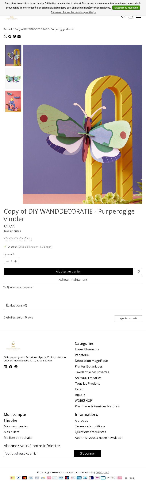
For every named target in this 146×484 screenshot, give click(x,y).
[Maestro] (67, 478)
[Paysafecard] (54, 478)
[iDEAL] (12, 478)
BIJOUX (80, 395)
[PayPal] (18, 478)
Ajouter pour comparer (20, 287)
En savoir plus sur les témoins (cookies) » (73, 12)
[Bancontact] (43, 478)
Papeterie (82, 355)
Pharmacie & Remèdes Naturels (97, 406)
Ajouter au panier (68, 271)
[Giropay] (91, 478)
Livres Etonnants (87, 349)
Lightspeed (102, 472)
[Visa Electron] (61, 478)
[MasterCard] (24, 478)
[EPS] (97, 478)
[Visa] (31, 478)
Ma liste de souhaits (18, 438)
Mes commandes (16, 426)
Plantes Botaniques (89, 366)
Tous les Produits (87, 383)
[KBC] (85, 478)
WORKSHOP (83, 400)
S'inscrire (10, 420)
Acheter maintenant (73, 279)
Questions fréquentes (90, 432)
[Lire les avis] (16, 239)
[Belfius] (73, 478)
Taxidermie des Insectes (92, 372)
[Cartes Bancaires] (103, 478)
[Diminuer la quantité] (7, 261)
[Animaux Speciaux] (12, 16)
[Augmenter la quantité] (15, 261)
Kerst (79, 389)
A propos (81, 420)
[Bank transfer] (37, 478)
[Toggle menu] (138, 16)
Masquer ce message (126, 7)
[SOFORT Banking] (49, 478)
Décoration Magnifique (91, 361)
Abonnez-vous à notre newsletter (99, 438)
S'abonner (87, 453)
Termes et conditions (90, 426)
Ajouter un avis (128, 318)
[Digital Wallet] (111, 478)
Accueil (8, 29)
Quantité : (9, 254)
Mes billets (11, 432)
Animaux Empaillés (88, 378)
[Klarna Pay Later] (119, 478)
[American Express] (79, 478)
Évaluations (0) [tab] (16, 305)
